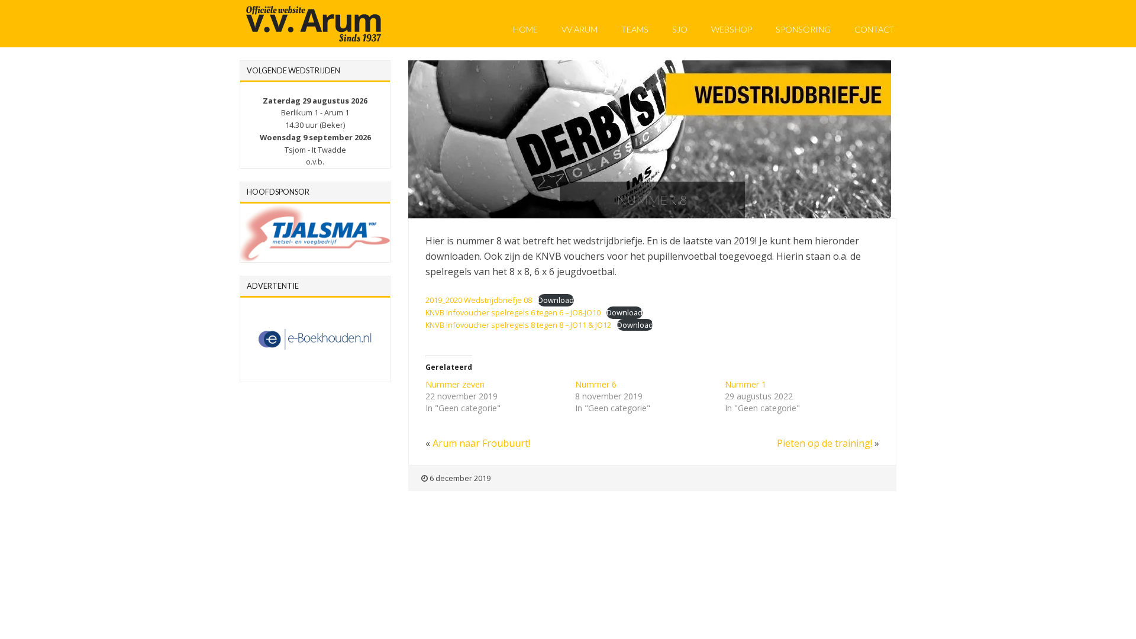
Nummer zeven (455, 384)
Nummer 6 (596, 384)
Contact (874, 29)
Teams (634, 29)
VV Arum (579, 29)
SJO (680, 29)
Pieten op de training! (824, 443)
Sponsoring (803, 29)
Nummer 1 (745, 384)
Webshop (731, 29)
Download (556, 300)
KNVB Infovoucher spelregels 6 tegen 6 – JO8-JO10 (513, 312)
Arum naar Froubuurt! (481, 443)
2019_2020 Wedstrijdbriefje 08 (478, 300)
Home (525, 29)
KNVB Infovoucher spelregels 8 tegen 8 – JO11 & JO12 (518, 325)
